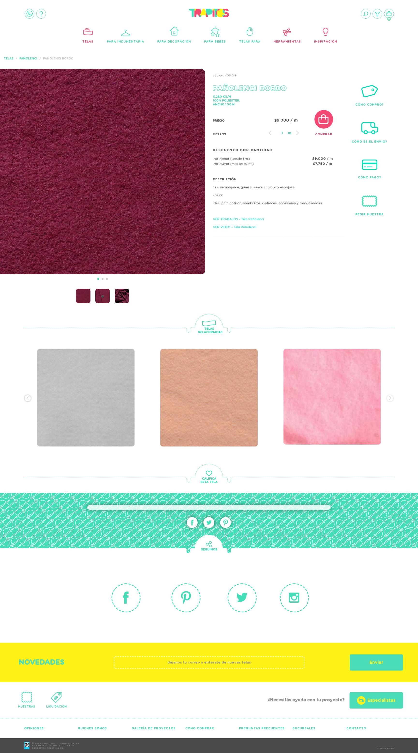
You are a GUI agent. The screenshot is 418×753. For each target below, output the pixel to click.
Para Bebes (215, 41)
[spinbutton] (282, 133)
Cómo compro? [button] (369, 104)
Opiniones (34, 728)
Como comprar (199, 728)
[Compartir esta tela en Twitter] (208, 522)
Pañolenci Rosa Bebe (322, 374)
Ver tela (122, 384)
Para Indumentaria (125, 41)
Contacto (356, 728)
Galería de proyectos (154, 728)
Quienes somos (92, 728)
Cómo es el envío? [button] (369, 141)
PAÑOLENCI (28, 58)
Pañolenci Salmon (194, 374)
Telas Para (250, 41)
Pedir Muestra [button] (369, 214)
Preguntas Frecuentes (262, 728)
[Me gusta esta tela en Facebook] (192, 522)
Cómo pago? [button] (369, 177)
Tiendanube (385, 749)
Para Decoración (174, 41)
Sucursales (304, 728)
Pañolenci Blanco (71, 374)
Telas (87, 41)
